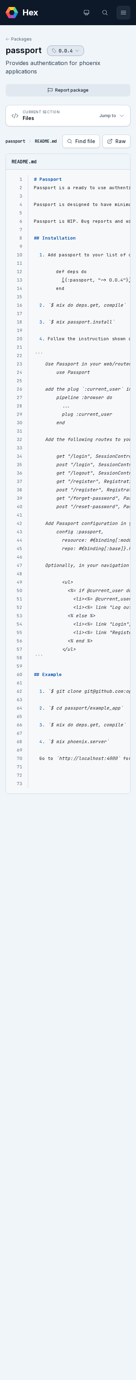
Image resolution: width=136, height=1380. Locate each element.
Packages (21, 39)
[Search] (105, 12)
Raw (120, 141)
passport (23, 50)
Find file (85, 141)
